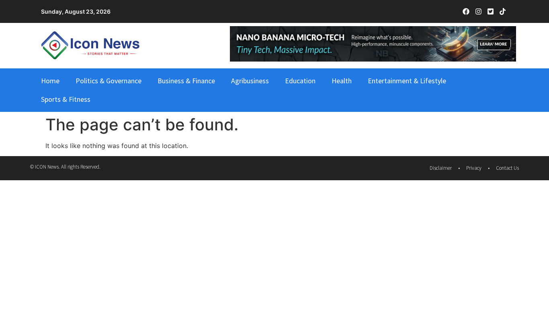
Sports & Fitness (65, 99)
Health (342, 80)
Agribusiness (250, 80)
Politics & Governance (108, 80)
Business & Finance (186, 80)
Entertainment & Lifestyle (407, 80)
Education (300, 80)
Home (50, 80)
